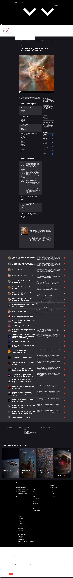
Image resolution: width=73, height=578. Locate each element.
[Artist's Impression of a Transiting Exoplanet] (64, 351)
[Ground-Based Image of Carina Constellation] (64, 321)
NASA (49, 122)
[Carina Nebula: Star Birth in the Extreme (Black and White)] (64, 412)
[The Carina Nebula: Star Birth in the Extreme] (64, 258)
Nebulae (56, 427)
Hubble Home (18, 40)
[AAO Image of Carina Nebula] (64, 326)
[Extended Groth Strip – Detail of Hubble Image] (64, 346)
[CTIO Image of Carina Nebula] (64, 316)
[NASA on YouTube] (56, 487)
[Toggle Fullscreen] (19, 92)
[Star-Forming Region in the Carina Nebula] (64, 293)
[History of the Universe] (64, 341)
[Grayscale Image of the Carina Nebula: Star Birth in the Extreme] (64, 264)
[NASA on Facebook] (50, 487)
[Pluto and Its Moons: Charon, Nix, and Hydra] (64, 400)
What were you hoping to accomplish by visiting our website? (20, 564)
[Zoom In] (19, 91)
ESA (51, 122)
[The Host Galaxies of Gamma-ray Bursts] (64, 363)
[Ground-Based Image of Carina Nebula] (64, 330)
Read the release (45, 118)
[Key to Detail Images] (64, 311)
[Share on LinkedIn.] (11, 427)
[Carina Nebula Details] (64, 270)
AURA (51, 124)
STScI (48, 124)
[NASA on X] (54, 487)
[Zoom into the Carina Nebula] (64, 417)
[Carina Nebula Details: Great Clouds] (64, 287)
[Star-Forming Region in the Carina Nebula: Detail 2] (64, 299)
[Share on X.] (7, 427)
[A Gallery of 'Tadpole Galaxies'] (64, 357)
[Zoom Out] (20, 91)
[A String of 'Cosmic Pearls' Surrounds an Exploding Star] (64, 375)
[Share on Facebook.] (9, 427)
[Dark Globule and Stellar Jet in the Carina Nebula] (64, 305)
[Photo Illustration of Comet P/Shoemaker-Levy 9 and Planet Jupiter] (64, 394)
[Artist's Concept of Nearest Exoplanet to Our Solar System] (64, 369)
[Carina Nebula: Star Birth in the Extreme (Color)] (64, 406)
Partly (10, 552)
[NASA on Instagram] (52, 487)
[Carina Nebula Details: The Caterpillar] (64, 281)
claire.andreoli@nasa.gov (27, 434)
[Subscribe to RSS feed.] (12, 427)
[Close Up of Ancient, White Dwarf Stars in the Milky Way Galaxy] (64, 381)
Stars (58, 427)
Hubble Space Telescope (50, 427)
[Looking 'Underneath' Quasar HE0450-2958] (64, 387)
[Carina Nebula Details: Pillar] (64, 276)
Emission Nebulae (44, 427)
